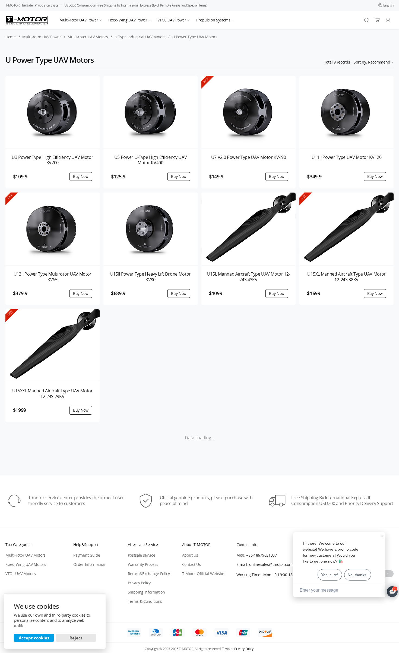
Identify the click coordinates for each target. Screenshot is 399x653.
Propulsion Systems (213, 20)
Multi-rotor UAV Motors (88, 37)
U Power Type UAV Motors (194, 37)
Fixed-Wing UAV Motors (25, 564)
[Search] (366, 20)
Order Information (89, 564)
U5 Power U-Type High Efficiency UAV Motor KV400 (150, 160)
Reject (76, 638)
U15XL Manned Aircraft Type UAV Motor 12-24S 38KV (346, 277)
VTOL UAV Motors (20, 573)
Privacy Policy (139, 582)
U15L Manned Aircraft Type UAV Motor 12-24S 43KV (248, 277)
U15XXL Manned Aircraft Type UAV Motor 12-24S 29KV (52, 393)
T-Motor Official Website (203, 573)
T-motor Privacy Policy (238, 649)
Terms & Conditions (145, 601)
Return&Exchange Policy (149, 573)
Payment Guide (86, 555)
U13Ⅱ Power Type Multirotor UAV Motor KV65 (52, 277)
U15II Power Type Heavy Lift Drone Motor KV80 (150, 277)
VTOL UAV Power (171, 20)
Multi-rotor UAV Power (78, 20)
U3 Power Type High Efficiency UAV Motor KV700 (52, 160)
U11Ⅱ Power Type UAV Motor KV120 (347, 157)
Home (10, 37)
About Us (190, 555)
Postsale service (141, 555)
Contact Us (191, 564)
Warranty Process (143, 564)
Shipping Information (146, 592)
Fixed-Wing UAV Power (127, 20)
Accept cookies (34, 638)
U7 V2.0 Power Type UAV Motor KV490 (248, 157)
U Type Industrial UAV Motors (140, 37)
